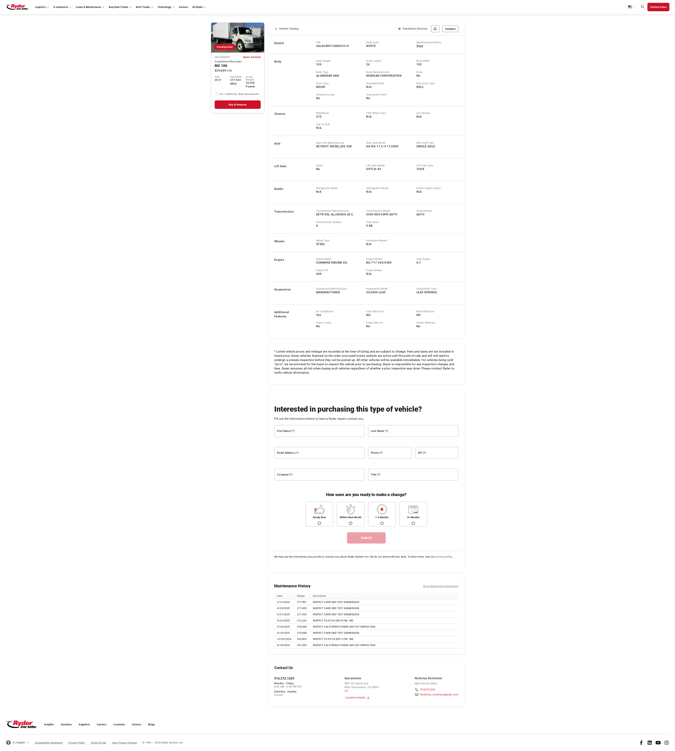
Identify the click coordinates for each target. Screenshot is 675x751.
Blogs (151, 724)
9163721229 (427, 689)
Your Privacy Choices (124, 742)
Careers (136, 724)
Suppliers (84, 724)
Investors (66, 724)
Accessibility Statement (49, 742)
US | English (18, 742)
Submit (366, 538)
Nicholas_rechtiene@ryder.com (439, 694)
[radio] (319, 514)
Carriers (101, 724)
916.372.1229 (284, 678)
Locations (119, 724)
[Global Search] (642, 7)
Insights (49, 724)
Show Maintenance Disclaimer (440, 586)
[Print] (435, 28)
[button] (632, 7)
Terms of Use (98, 742)
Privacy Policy (76, 742)
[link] (641, 742)
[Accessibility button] (8, 742)
